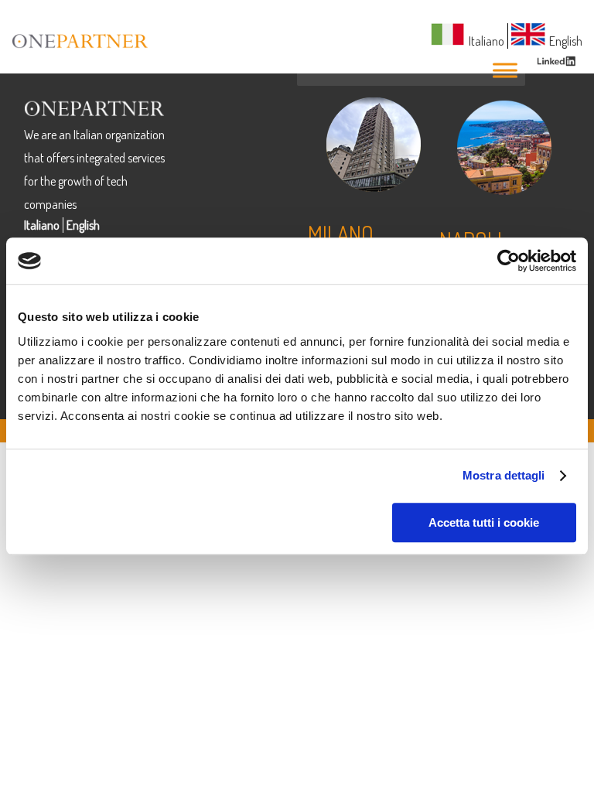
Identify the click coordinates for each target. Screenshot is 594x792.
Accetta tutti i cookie (483, 522)
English (83, 225)
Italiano (42, 225)
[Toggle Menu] (505, 70)
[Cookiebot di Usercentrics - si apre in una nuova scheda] (508, 260)
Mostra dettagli (504, 475)
